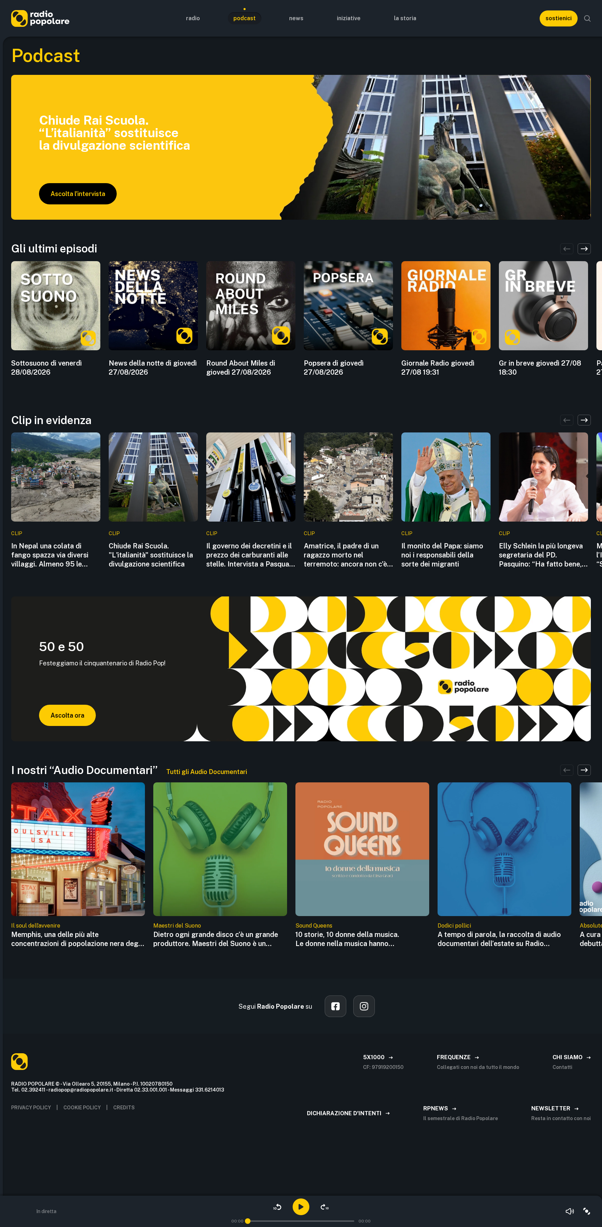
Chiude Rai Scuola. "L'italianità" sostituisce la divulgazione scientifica (151, 555)
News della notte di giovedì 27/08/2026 (153, 367)
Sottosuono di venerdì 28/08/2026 (46, 367)
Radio (193, 18)
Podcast (244, 18)
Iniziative (349, 18)
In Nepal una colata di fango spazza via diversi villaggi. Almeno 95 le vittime (49, 555)
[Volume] (570, 1211)
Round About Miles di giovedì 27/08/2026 (240, 367)
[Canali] (586, 1211)
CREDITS (124, 1107)
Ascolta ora (67, 715)
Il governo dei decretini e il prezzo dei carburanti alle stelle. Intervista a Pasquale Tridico (250, 555)
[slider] (247, 1221)
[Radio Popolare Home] (40, 18)
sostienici (559, 18)
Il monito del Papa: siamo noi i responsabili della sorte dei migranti (442, 555)
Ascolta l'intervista (78, 193)
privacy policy (31, 1107)
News (296, 18)
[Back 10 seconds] (277, 1207)
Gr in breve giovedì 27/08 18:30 (540, 367)
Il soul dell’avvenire (35, 925)
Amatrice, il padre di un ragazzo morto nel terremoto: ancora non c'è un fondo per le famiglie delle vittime (345, 555)
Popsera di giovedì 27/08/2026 (334, 367)
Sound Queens (313, 925)
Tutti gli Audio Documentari (206, 771)
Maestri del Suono (177, 925)
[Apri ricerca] (587, 18)
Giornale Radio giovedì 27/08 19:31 (437, 367)
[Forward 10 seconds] (325, 1207)
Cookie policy (82, 1107)
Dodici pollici (454, 925)
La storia (405, 18)
